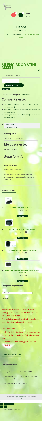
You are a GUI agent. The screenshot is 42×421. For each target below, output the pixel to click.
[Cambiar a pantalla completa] (9, 404)
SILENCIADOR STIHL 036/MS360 (22, 229)
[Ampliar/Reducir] (12, 404)
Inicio (16, 31)
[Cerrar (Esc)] (1, 404)
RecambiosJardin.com (21, 396)
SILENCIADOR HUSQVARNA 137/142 (22, 250)
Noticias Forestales (12, 354)
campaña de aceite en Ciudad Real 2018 (18, 372)
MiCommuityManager (20, 398)
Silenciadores (18, 34)
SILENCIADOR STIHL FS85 (22, 208)
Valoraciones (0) (11, 127)
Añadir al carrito (12, 85)
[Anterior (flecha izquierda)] (1, 407)
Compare (6, 89)
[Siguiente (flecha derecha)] (5, 407)
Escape (8, 34)
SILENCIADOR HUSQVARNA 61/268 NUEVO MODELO (22, 271)
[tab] (22, 124)
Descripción (10, 124)
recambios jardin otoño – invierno (15, 383)
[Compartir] (5, 404)
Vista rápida (22, 216)
